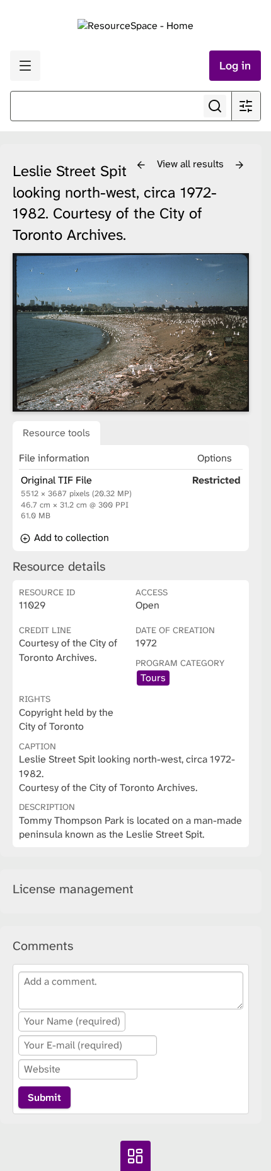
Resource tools (56, 432)
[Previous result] (141, 165)
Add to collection (70, 537)
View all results (191, 163)
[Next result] (239, 165)
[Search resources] (215, 106)
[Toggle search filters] (245, 106)
